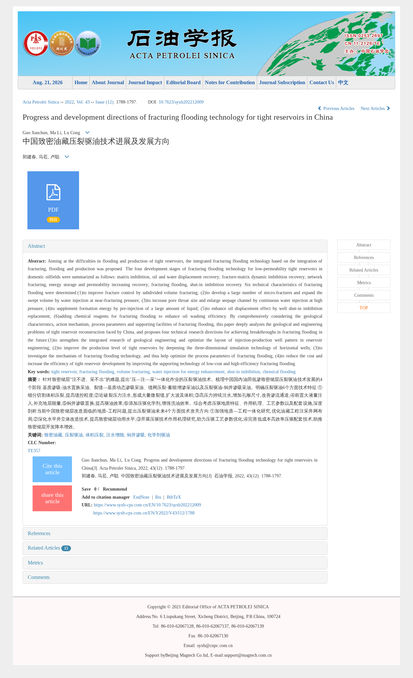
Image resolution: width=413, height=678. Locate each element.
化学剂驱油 (158, 435)
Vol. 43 (83, 102)
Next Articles (373, 108)
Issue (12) (105, 102)
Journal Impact (145, 82)
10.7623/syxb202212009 (181, 102)
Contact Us (321, 82)
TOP (363, 307)
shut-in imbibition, (245, 371)
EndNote (141, 497)
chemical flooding (279, 371)
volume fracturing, (134, 371)
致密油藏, (54, 435)
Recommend (115, 489)
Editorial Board (183, 82)
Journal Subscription (282, 82)
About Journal (108, 82)
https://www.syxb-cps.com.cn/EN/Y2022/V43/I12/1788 (144, 513)
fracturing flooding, (98, 371)
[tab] (175, 246)
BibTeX (174, 497)
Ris (158, 497)
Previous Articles (339, 108)
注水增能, (116, 435)
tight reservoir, (65, 371)
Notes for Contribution (230, 82)
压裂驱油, (75, 435)
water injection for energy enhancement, (189, 371)
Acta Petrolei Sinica (41, 102)
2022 (69, 102)
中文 (343, 82)
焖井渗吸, (137, 435)
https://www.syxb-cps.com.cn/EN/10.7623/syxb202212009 (147, 505)
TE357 (34, 450)
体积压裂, (96, 435)
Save (86, 489)
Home (81, 82)
